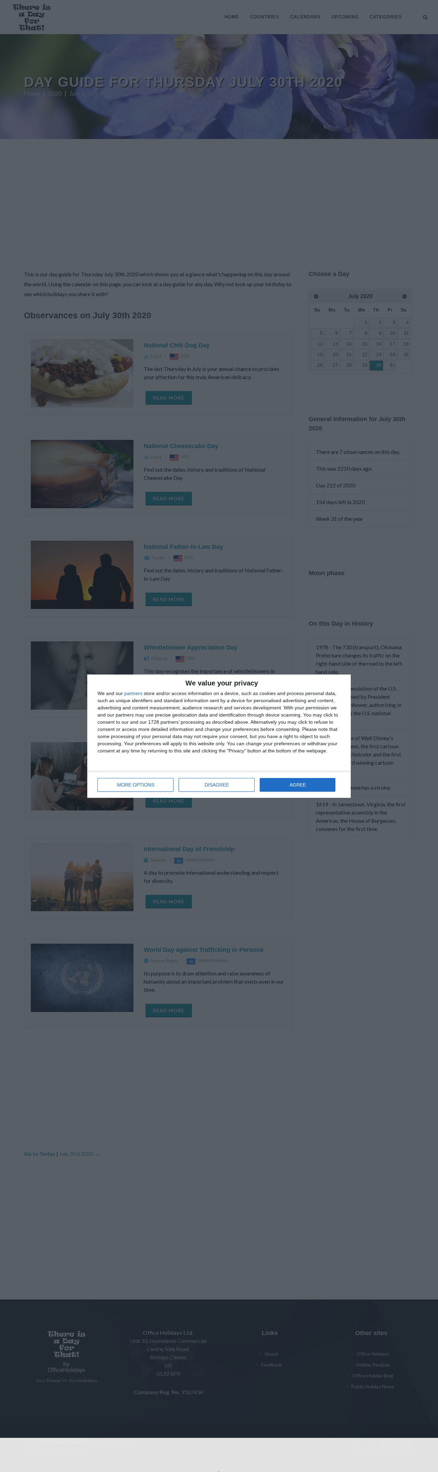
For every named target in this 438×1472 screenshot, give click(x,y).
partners (133, 693)
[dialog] (219, 736)
